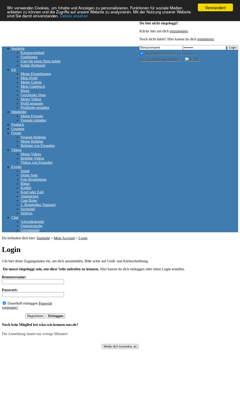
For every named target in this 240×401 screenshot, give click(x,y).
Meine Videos (31, 99)
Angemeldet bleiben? (160, 54)
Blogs (25, 91)
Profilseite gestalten (35, 108)
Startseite (43, 238)
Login (232, 47)
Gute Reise (29, 200)
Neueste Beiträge (33, 137)
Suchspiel (28, 209)
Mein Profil (29, 78)
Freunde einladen (33, 120)
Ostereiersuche (31, 226)
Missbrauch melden (59, 399)
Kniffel (26, 188)
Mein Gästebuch (33, 86)
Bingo (25, 184)
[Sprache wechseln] (189, 59)
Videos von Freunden (36, 162)
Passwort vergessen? (186, 54)
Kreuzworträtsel (32, 53)
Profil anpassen (32, 103)
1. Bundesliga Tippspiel (38, 205)
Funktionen (29, 57)
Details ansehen (74, 16)
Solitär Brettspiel (33, 65)
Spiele (25, 171)
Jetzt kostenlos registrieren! (159, 59)
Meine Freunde (32, 116)
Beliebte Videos (32, 158)
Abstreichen (29, 196)
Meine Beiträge (32, 141)
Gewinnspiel (30, 230)
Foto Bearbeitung (33, 179)
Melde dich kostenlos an (120, 346)
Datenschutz (31, 399)
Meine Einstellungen (36, 74)
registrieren (205, 39)
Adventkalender (32, 222)
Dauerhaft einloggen (22, 303)
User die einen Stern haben (40, 61)
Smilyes (26, 213)
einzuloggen (179, 31)
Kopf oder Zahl (32, 192)
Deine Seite (29, 175)
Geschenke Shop (33, 95)
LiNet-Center (101, 399)
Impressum (10, 399)
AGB (83, 399)
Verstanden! (215, 7)
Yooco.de (189, 399)
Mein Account (64, 238)
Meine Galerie (31, 82)
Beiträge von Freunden (38, 146)
